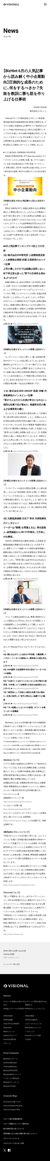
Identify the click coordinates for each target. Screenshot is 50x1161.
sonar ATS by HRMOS (11, 1024)
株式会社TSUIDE (9, 1086)
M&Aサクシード (9, 1032)
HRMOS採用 (8, 1016)
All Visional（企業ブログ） (12, 1102)
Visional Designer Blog (11, 1110)
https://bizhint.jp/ (10, 794)
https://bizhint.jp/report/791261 (25, 677)
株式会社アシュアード (11, 1082)
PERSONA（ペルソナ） (33, 1028)
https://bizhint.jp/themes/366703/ (17, 809)
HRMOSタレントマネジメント (35, 1010)
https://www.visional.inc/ (13, 934)
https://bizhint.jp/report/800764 (25, 688)
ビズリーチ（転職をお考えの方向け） (14, 1003)
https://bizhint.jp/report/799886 (25, 451)
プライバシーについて (11, 1138)
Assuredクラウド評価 (33, 1035)
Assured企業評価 (9, 1039)
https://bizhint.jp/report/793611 (25, 703)
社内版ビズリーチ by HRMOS (14, 1009)
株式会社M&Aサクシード (12, 1074)
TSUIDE (28, 1039)
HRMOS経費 (8, 1020)
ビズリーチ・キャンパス (33, 1024)
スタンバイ (7, 1043)
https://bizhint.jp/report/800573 (25, 579)
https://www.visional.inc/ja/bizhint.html (19, 885)
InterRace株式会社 (10, 1063)
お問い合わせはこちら (11, 957)
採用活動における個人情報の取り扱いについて (20, 1133)
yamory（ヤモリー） (10, 1035)
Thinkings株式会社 (10, 1067)
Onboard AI (7, 1028)
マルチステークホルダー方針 (13, 1143)
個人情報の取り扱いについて (13, 1129)
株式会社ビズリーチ (10, 1059)
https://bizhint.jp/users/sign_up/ (17, 820)
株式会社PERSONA (10, 1070)
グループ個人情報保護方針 (13, 1119)
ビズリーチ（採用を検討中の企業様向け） (36, 1003)
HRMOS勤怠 (29, 1016)
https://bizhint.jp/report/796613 (25, 324)
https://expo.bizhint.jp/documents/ (17, 802)
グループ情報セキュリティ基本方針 (16, 1124)
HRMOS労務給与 (31, 1020)
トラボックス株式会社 (11, 1078)
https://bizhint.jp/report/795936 (25, 666)
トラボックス (30, 1032)
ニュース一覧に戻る (12, 964)
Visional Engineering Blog (12, 1106)
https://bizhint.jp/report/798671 (25, 715)
